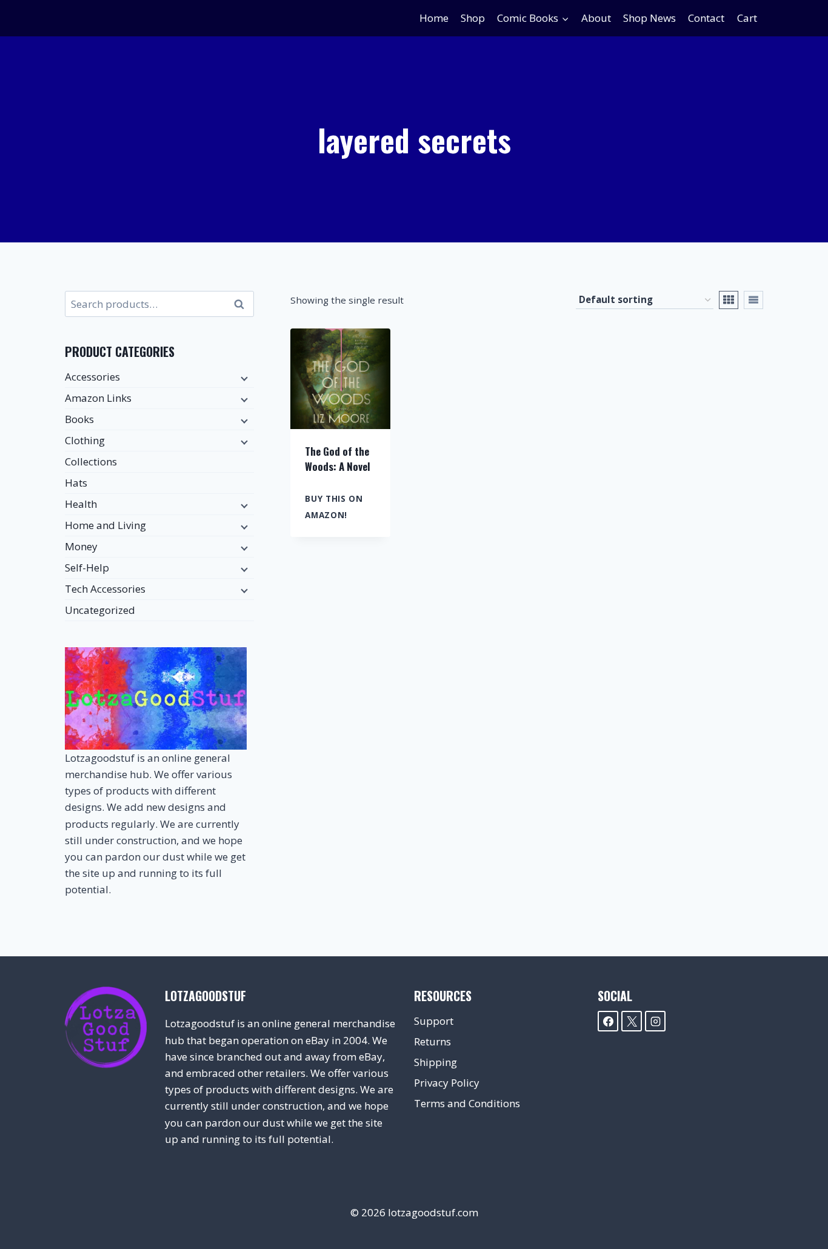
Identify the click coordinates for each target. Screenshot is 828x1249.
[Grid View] (728, 300)
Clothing (85, 440)
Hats (76, 483)
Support (433, 1021)
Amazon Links (98, 398)
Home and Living (105, 525)
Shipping (435, 1062)
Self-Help (87, 568)
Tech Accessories (105, 589)
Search (242, 304)
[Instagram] (655, 1021)
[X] (631, 1021)
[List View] (753, 300)
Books (79, 419)
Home (434, 18)
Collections (91, 461)
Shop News (649, 18)
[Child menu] (243, 377)
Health (81, 504)
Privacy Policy (446, 1083)
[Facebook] (608, 1021)
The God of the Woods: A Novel (337, 459)
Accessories (92, 377)
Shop (473, 18)
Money (81, 546)
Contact (706, 18)
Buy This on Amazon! (333, 507)
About (596, 18)
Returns (432, 1041)
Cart (747, 18)
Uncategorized (100, 610)
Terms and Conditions (467, 1103)
